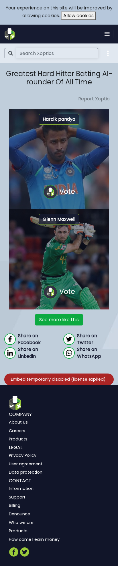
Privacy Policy (22, 455)
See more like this (59, 319)
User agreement (25, 463)
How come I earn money (34, 539)
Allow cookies (78, 15)
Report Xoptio (94, 99)
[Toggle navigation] (107, 34)
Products (18, 439)
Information (21, 488)
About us (18, 422)
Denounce (19, 514)
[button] (108, 53)
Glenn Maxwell (59, 219)
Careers (17, 430)
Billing (14, 505)
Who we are (21, 522)
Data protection (25, 472)
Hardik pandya (59, 119)
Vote (66, 191)
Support (17, 497)
